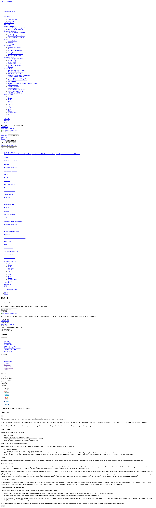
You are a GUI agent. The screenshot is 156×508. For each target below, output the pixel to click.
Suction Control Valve (14, 55)
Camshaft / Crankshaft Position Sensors (19, 75)
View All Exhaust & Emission (16, 32)
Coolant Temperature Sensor (16, 76)
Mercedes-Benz (12, 112)
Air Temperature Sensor (15, 73)
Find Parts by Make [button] (10, 261)
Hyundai (10, 104)
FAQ (5, 122)
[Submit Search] (1, 149)
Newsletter (7, 365)
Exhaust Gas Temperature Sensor (17, 80)
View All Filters (12, 41)
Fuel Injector (11, 49)
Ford (9, 99)
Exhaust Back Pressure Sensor (16, 36)
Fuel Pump (11, 52)
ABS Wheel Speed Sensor (15, 72)
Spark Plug (11, 67)
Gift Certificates (8, 368)
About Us (7, 119)
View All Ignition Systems (15, 59)
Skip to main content (6, 1)
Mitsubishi (11, 101)
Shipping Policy (8, 344)
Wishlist (3, 139)
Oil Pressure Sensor (13, 86)
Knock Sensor (12, 81)
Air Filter (10, 42)
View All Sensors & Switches (16, 70)
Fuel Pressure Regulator (15, 50)
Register (7, 137)
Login (2, 137)
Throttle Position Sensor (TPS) (16, 89)
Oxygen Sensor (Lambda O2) (16, 37)
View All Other (12, 19)
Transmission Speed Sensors (16, 91)
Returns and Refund (10, 346)
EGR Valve (11, 34)
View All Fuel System (14, 47)
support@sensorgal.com (7, 128)
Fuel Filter (11, 44)
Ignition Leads (12, 62)
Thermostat (11, 21)
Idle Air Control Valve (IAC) (16, 29)
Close (2, 506)
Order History (8, 361)
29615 (6, 294)
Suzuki (10, 114)
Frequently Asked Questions (12, 348)
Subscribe (4, 311)
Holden (10, 96)
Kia (9, 106)
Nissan (10, 103)
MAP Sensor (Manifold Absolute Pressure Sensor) (22, 83)
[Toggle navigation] (1, 144)
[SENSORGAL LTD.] (9, 130)
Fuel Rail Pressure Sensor (15, 54)
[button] (6, 18)
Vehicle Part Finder (9, 11)
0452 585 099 (5, 321)
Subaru (10, 111)
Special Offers (8, 366)
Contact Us (7, 120)
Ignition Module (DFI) (14, 63)
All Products (7, 16)
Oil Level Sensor (13, 85)
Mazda (10, 109)
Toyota (10, 98)
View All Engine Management (16, 28)
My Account (4, 135)
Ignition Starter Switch (14, 65)
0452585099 (4, 127)
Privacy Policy (8, 351)
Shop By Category (9, 152)
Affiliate (6, 369)
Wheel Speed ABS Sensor (15, 93)
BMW (10, 107)
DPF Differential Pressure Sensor (17, 78)
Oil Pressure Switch (13, 88)
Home (6, 292)
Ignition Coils (12, 60)
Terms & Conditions (10, 349)
